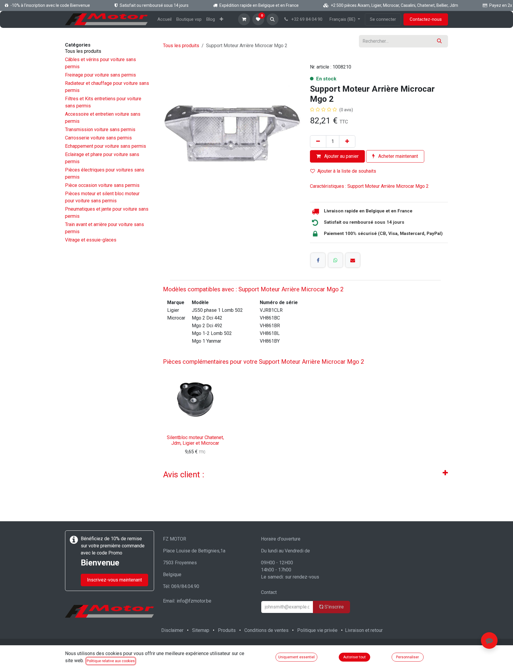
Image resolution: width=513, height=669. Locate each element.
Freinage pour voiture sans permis (100, 75)
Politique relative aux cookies (111, 661)
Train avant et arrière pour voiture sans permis (104, 228)
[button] (272, 19)
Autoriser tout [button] (354, 657)
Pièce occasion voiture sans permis (102, 185)
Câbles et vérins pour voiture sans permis (100, 63)
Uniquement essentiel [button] (296, 657)
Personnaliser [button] (407, 657)
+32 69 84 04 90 (306, 19)
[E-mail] (353, 260)
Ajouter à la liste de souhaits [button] (346, 171)
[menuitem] (164, 19)
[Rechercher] (439, 41)
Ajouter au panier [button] (341, 156)
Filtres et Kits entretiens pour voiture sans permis (103, 102)
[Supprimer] (318, 141)
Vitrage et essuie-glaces (90, 240)
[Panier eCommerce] (244, 19)
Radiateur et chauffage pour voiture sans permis (107, 86)
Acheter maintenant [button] (397, 156)
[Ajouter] (347, 141)
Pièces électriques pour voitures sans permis (104, 173)
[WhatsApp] (335, 260)
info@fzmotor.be (194, 601)
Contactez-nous (426, 19)
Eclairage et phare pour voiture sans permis (102, 158)
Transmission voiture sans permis (100, 129)
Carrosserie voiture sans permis (98, 138)
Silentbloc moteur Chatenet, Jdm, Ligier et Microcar (195, 440)
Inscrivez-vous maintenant (114, 580)
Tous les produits (83, 51)
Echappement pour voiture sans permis (105, 146)
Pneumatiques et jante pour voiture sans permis (106, 212)
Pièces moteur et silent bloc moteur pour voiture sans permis (102, 197)
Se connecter (383, 19)
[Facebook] (318, 260)
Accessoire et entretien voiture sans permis (102, 117)
